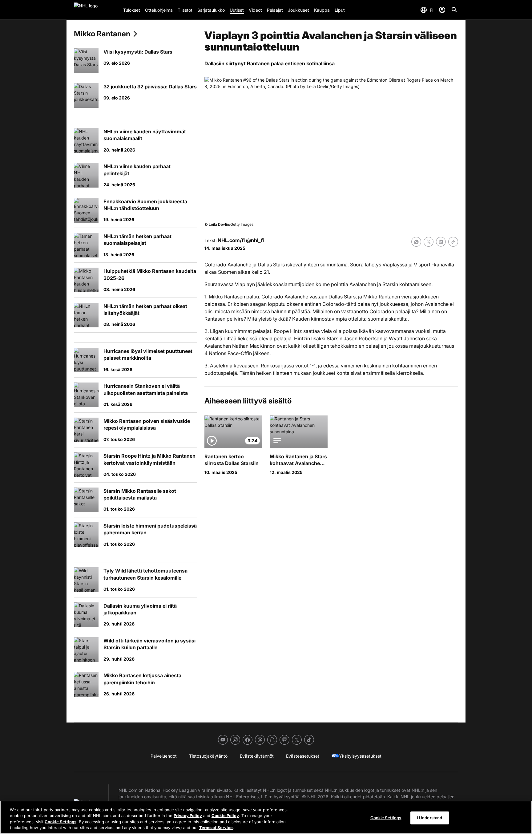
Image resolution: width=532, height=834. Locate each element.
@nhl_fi (255, 240)
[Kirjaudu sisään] (442, 10)
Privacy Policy (188, 815)
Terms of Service (216, 827)
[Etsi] (454, 10)
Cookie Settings (60, 821)
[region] (266, 817)
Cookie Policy (225, 815)
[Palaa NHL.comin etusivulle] (96, 9)
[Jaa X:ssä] (428, 242)
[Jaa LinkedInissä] (441, 242)
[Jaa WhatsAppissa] (416, 242)
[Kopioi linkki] (453, 242)
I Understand (429, 817)
